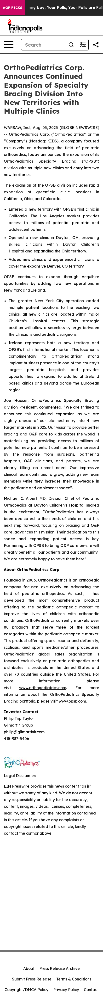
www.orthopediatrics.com (42, 687)
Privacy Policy (66, 989)
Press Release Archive (59, 968)
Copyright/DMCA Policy (26, 989)
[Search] (71, 44)
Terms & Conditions (73, 979)
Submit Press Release (32, 979)
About (28, 968)
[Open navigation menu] (8, 44)
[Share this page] (95, 44)
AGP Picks (12, 8)
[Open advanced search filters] (82, 44)
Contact (91, 989)
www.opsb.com (72, 701)
